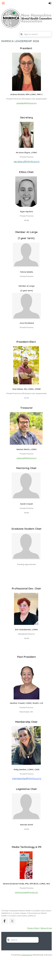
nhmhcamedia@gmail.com (26, 892)
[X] (12, 921)
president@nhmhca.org (26, 103)
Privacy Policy (33, 928)
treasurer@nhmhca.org (26, 458)
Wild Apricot (27, 955)
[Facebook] (4, 921)
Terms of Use (46, 928)
